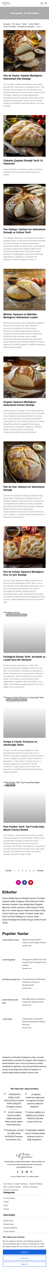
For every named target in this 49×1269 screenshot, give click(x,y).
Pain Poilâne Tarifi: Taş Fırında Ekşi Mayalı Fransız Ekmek (23, 828)
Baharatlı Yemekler (10, 904)
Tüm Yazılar (16, 24)
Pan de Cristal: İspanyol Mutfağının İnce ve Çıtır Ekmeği (23, 573)
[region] (24, 1251)
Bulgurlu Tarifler (37, 907)
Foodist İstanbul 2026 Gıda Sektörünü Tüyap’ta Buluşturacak (33, 982)
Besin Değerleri (36, 904)
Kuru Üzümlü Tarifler (31, 916)
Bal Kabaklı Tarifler (38, 910)
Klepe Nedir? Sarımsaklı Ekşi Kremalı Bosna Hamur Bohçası (34, 1021)
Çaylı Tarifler (19, 913)
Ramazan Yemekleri (37, 898)
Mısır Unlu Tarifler (9, 910)
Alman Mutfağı (16, 916)
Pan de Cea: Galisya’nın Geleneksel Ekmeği (24, 488)
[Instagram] (18, 882)
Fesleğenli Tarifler (23, 901)
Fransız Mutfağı (8, 898)
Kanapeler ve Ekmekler (26, 26)
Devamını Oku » (8, 112)
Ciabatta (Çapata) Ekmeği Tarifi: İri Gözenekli (23, 162)
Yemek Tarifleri (34, 24)
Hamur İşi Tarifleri (9, 26)
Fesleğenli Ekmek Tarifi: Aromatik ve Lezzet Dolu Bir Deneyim (24, 658)
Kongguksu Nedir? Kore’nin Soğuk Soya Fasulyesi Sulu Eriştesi (34, 962)
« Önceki (8, 870)
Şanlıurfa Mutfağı (9, 919)
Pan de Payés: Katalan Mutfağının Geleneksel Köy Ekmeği (22, 77)
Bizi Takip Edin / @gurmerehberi (24, 1088)
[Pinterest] (30, 882)
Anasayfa (6, 24)
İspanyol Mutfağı (21, 898)
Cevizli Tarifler (8, 913)
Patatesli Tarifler (8, 901)
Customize (24, 1258)
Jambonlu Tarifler (24, 907)
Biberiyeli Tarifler (37, 901)
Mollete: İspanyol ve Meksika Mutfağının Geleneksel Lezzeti (20, 316)
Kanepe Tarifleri (33, 919)
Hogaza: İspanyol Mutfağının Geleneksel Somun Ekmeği (19, 403)
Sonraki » (41, 870)
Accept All (24, 1252)
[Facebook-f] (24, 882)
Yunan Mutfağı (24, 904)
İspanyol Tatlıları (23, 910)
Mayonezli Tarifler (9, 907)
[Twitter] (27, 1172)
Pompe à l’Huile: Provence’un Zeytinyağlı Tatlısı (20, 743)
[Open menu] (46, 3)
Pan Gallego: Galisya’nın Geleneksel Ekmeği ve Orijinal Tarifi (24, 231)
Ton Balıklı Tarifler (32, 913)
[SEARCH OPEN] (42, 3)
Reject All (24, 1264)
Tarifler (24, 24)
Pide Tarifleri (21, 919)
